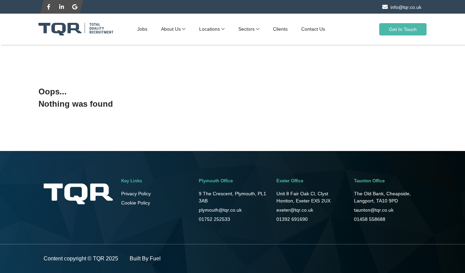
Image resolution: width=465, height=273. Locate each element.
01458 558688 (369, 219)
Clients (280, 29)
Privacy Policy (136, 193)
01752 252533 (214, 219)
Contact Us (313, 29)
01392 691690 (292, 219)
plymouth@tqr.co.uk (220, 210)
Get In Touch (403, 29)
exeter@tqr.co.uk (294, 210)
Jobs (142, 29)
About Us (171, 29)
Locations (209, 29)
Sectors (246, 29)
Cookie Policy (135, 203)
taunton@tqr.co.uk (374, 210)
